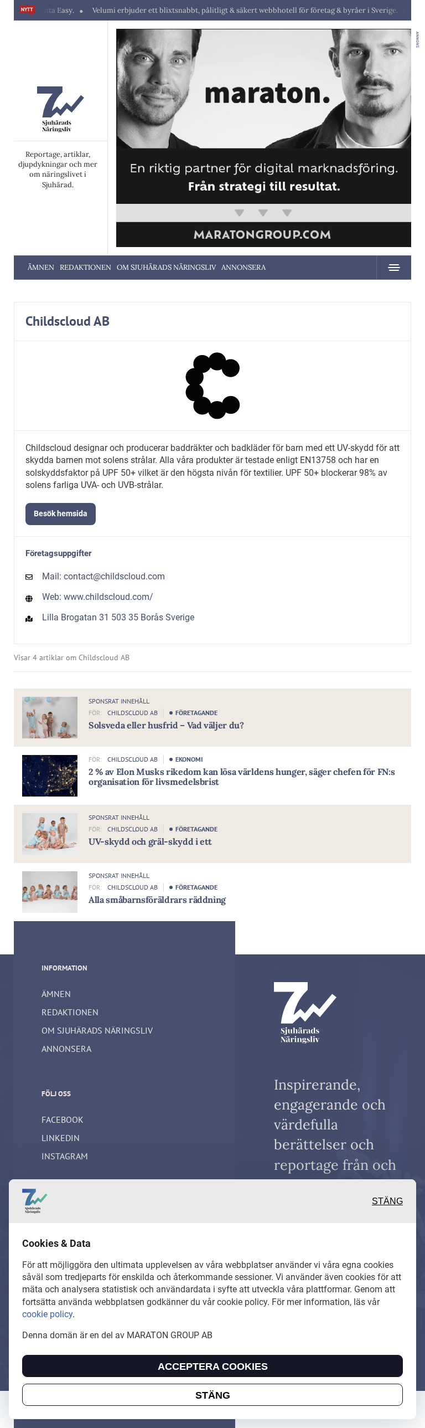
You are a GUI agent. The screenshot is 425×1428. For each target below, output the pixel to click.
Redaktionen (85, 267)
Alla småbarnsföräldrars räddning (157, 900)
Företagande (196, 712)
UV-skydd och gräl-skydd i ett (150, 841)
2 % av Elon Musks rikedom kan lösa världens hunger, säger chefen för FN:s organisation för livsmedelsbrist (242, 777)
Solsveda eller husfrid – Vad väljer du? (166, 725)
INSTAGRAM (65, 1156)
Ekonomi (189, 759)
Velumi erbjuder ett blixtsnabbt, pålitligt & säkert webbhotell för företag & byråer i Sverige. (223, 10)
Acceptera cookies (213, 1366)
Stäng (387, 1201)
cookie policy (47, 1314)
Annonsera (243, 267)
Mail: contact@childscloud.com (103, 576)
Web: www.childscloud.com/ (97, 597)
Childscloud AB (132, 712)
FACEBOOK (63, 1119)
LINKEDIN (61, 1137)
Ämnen (41, 267)
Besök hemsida (60, 513)
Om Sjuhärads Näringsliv (166, 267)
